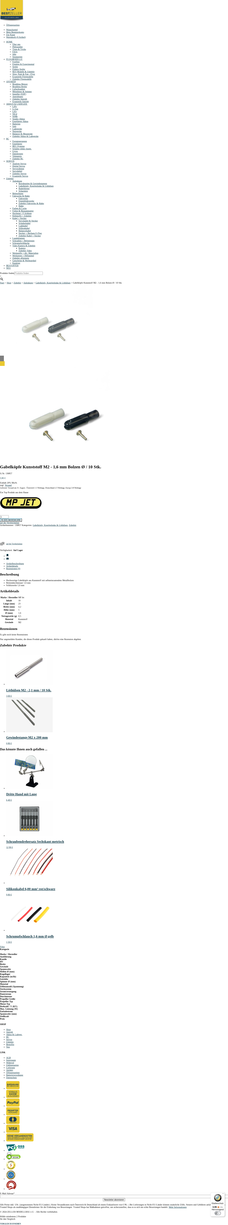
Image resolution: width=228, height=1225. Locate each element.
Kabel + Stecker (19, 218)
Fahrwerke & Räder (21, 196)
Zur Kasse (10, 35)
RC (7, 139)
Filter (2, 947)
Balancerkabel (25, 231)
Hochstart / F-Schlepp (22, 213)
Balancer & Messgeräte (22, 134)
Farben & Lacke (19, 208)
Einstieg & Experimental (23, 64)
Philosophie (17, 47)
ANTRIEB (11, 81)
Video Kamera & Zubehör (23, 246)
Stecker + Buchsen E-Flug (30, 233)
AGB (8, 1058)
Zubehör (10, 178)
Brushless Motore (20, 84)
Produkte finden (7, 273)
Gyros (15, 151)
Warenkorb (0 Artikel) (16, 37)
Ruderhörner (24, 188)
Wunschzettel (12, 30)
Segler (15, 67)
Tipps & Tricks (19, 49)
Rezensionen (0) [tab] (13, 568)
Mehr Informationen (178, 1207)
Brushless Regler (19, 86)
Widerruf (10, 1063)
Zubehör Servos (19, 173)
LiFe (14, 111)
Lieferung (10, 1068)
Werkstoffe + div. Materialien (25, 253)
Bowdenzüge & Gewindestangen (33, 183)
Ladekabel (23, 226)
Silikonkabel (24, 228)
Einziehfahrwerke (26, 201)
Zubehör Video (25, 251)
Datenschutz (11, 1077)
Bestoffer (10, 1044)
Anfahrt (9, 1070)
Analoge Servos (19, 164)
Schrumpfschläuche (20, 243)
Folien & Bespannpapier (23, 211)
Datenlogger (17, 154)
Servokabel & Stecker (28, 221)
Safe (14, 126)
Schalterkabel (24, 223)
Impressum (11, 1060)
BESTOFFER (12, 265)
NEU (8, 268)
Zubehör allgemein (20, 258)
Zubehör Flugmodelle (21, 79)
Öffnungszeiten (13, 25)
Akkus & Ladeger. (14, 1034)
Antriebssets (17, 96)
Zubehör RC (17, 159)
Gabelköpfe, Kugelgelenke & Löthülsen (36, 186)
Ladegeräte (17, 129)
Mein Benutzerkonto (15, 32)
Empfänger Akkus (20, 121)
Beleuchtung (17, 193)
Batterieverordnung (14, 1075)
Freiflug (16, 62)
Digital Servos (18, 166)
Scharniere (23, 191)
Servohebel (17, 171)
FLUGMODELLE (14, 59)
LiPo (14, 106)
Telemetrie (17, 156)
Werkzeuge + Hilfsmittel (23, 256)
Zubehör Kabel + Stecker (30, 236)
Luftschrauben (18, 89)
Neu (8, 1047)
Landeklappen (18, 238)
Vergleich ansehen (10, 1224)
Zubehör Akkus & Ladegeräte (25, 136)
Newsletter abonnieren (114, 1200)
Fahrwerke (23, 198)
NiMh (15, 116)
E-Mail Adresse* (7, 1193)
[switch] (218, 1213)
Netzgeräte (17, 131)
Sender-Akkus (18, 119)
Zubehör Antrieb (19, 99)
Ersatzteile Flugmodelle (22, 77)
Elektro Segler (18, 69)
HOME (9, 42)
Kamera (22, 248)
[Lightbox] (55, 363)
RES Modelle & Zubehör (23, 72)
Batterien (16, 124)
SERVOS (10, 161)
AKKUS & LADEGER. (16, 104)
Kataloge (16, 263)
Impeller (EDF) (19, 94)
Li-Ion (15, 109)
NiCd (14, 114)
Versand (8, 485)
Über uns (16, 44)
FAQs (14, 52)
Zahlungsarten (12, 1065)
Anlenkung (17, 181)
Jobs (14, 54)
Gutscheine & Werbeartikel (24, 260)
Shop (9, 283)
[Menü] (223, 1194)
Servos (9, 1039)
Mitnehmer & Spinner (22, 91)
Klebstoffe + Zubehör (21, 216)
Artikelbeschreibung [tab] (15, 563)
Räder (21, 206)
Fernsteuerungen (19, 141)
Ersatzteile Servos (20, 176)
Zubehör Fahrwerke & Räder (31, 203)
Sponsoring (17, 57)
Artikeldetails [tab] (12, 566)
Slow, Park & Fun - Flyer (23, 74)
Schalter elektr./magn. (22, 149)
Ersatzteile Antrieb (20, 101)
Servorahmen (18, 168)
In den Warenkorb (11, 520)
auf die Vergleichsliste (14, 544)
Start (2, 283)
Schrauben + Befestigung (23, 241)
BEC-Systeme (18, 146)
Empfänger (17, 144)
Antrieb (9, 1032)
